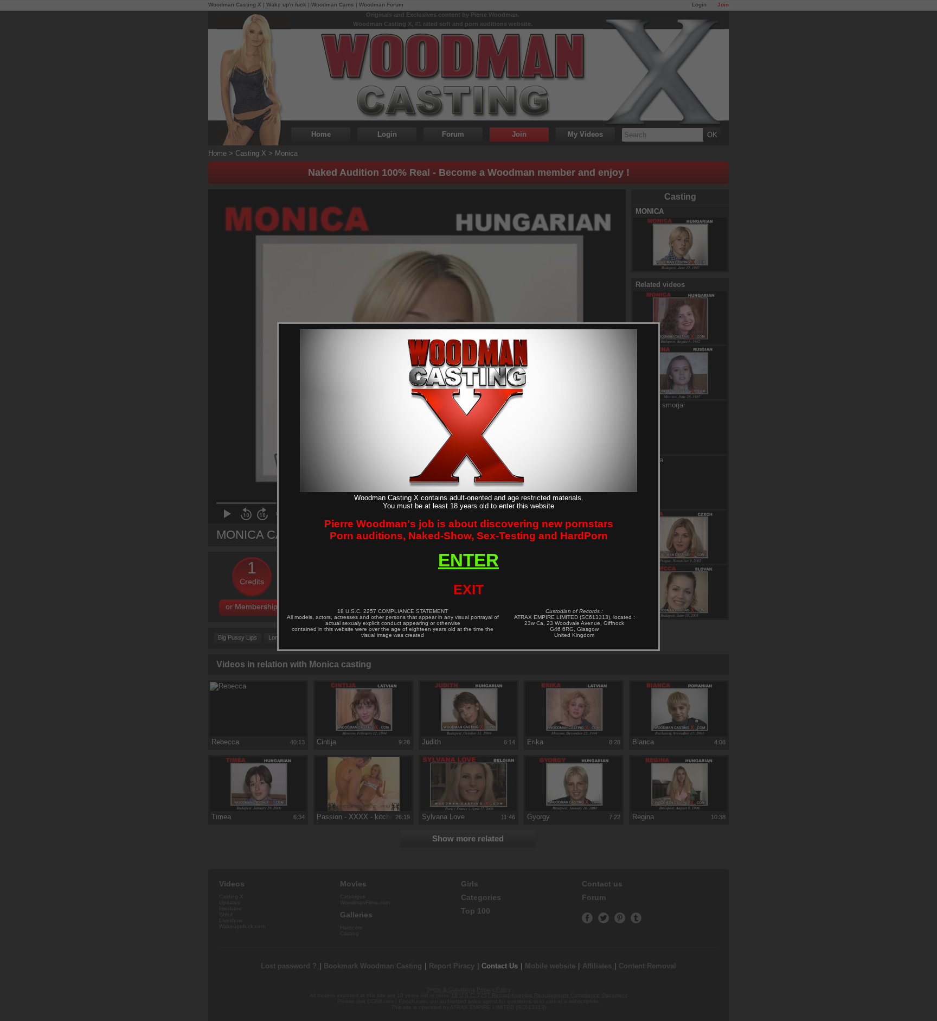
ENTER (468, 560)
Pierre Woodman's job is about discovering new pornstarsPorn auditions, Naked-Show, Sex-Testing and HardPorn (468, 529)
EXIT (468, 589)
